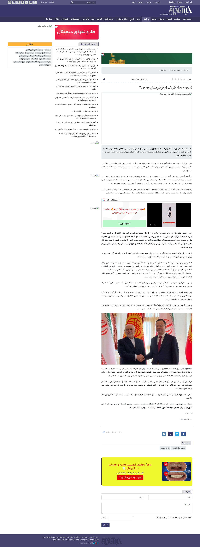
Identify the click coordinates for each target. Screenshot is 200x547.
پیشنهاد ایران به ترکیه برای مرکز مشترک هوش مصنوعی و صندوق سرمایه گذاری (75, 99)
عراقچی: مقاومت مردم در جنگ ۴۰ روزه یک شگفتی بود (75, 129)
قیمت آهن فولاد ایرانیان (41, 55)
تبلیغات (140, 2)
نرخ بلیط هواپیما (19, 61)
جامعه (154, 19)
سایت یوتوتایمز (24, 58)
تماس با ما (156, 2)
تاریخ (132, 19)
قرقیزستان (165, 448)
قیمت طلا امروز (44, 58)
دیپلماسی (162, 70)
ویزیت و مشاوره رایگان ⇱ (130, 477)
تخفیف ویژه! (124, 224)
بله (14, 2)
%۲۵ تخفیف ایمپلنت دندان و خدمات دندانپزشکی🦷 (130, 466)
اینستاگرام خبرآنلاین (26, 2)
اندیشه (99, 19)
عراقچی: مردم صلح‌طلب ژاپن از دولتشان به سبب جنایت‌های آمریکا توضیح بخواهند (77, 135)
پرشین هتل (19, 53)
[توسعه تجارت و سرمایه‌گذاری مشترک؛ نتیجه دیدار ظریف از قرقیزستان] (146, 338)
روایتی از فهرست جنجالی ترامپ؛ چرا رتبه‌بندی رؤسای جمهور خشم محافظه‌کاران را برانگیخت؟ (76, 60)
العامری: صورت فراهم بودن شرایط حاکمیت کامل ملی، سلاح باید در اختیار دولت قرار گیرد (75, 74)
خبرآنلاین (176, 11)
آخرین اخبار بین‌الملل (88, 44)
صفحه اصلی (186, 19)
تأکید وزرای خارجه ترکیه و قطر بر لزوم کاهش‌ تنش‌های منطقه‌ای (75, 106)
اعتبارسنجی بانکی (25, 55)
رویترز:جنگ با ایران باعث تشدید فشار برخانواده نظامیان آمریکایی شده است (75, 67)
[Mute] (154, 225)
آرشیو (133, 2)
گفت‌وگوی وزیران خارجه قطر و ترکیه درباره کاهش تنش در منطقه (75, 124)
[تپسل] (102, 54)
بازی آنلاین (29, 50)
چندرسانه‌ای (75, 19)
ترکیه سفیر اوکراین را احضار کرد (84, 111)
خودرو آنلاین (109, 19)
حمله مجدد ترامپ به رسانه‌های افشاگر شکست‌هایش (76, 93)
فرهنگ (161, 19)
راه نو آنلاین (38, 50)
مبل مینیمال (29, 53)
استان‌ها (49, 19)
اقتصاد (169, 19)
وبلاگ (57, 19)
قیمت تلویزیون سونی (42, 53)
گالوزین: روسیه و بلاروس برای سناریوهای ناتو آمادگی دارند (76, 88)
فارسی (187, 2)
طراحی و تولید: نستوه (86, 543)
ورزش (138, 19)
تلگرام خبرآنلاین (31, 2)
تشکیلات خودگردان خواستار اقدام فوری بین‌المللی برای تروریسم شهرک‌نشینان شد (75, 117)
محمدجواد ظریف (179, 448)
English (172, 2)
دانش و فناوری (121, 19)
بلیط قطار (34, 58)
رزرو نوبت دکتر (44, 64)
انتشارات (64, 19)
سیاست (177, 19)
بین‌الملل (146, 19)
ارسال (105, 524)
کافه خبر (85, 19)
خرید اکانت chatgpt (42, 61)
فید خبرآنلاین (35, 2)
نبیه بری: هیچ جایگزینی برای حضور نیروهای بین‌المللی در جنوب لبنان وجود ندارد (75, 81)
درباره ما (148, 2)
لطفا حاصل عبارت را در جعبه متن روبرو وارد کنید (173, 517)
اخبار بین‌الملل (174, 70)
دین (92, 19)
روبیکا (9, 2)
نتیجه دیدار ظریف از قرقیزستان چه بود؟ (165, 88)
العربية (179, 2)
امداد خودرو (30, 61)
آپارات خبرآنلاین (18, 2)
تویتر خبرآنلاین (22, 2)
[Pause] (150, 225)
